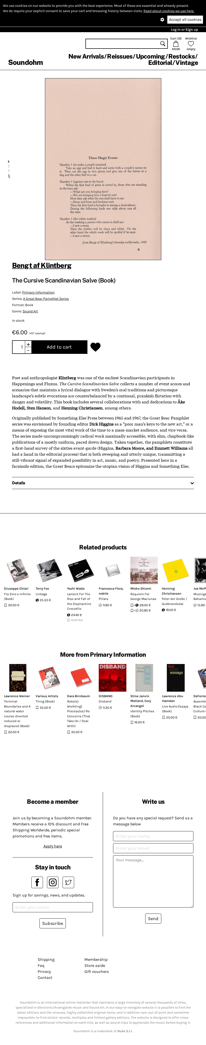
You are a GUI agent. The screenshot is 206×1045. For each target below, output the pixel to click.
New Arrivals (86, 56)
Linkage (41, 594)
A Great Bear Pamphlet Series (46, 299)
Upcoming (150, 56)
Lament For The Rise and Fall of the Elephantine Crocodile (79, 601)
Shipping (46, 959)
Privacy (44, 971)
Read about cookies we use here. (168, 11)
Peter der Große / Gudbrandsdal (174, 601)
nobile (103, 593)
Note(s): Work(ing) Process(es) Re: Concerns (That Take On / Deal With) (78, 713)
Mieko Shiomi (140, 588)
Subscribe (52, 923)
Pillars (103, 599)
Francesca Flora (111, 588)
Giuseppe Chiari (16, 588)
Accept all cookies (185, 19)
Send (153, 918)
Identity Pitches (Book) (142, 713)
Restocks (181, 56)
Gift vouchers (96, 971)
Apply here (52, 846)
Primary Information (38, 292)
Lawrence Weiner (17, 696)
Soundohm (25, 62)
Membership (96, 959)
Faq (41, 965)
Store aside (94, 965)
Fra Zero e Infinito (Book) (17, 596)
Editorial (160, 62)
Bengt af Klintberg (41, 265)
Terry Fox (42, 588)
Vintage (186, 62)
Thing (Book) (45, 701)
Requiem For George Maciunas (143, 596)
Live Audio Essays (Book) (175, 708)
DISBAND (106, 696)
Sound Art (30, 311)
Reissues (119, 56)
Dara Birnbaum (78, 696)
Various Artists (47, 696)
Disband (105, 701)
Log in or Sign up (184, 29)
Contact (45, 977)
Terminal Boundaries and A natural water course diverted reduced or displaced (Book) (17, 713)
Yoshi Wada (75, 588)
